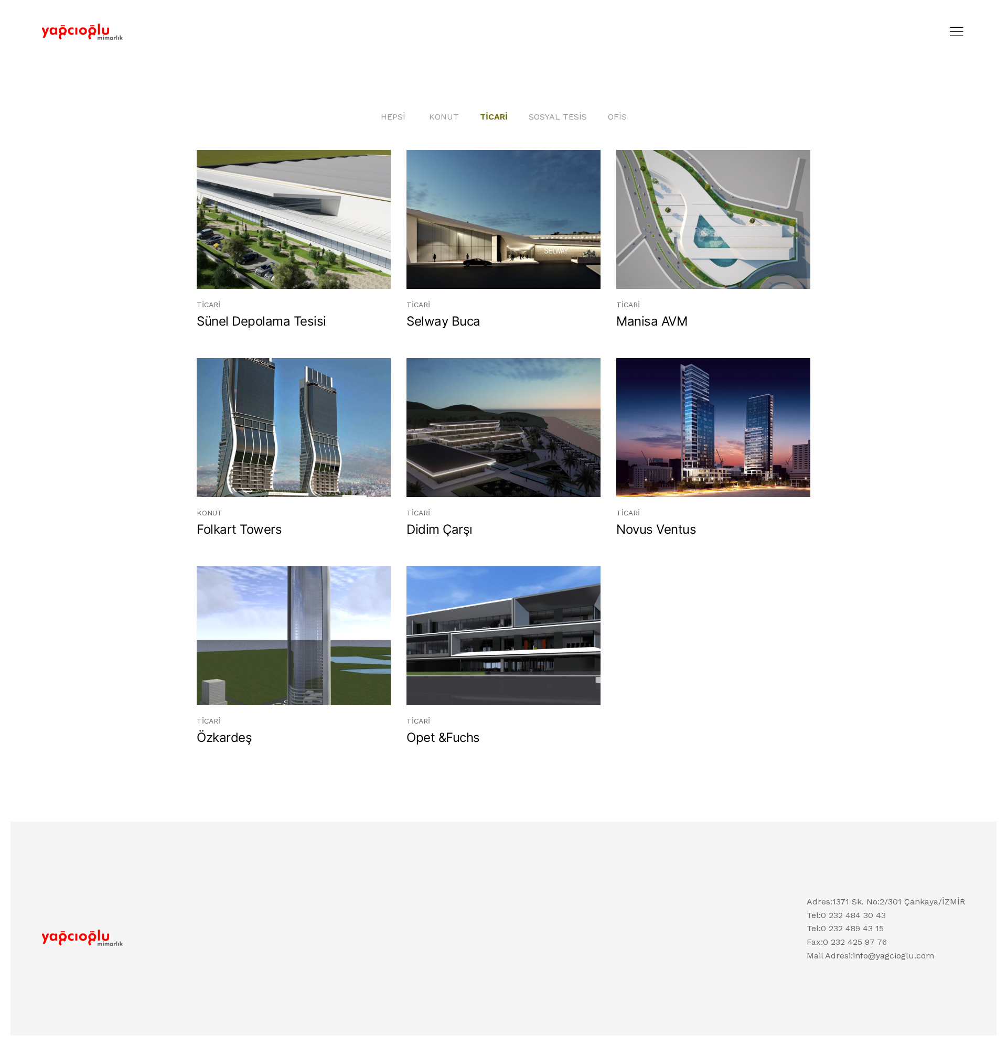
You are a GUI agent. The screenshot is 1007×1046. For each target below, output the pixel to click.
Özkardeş (224, 737)
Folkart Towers (239, 529)
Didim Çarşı (439, 529)
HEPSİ (393, 117)
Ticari (494, 117)
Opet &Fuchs (443, 737)
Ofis (617, 117)
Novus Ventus (656, 529)
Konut (444, 117)
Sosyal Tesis (558, 117)
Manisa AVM (651, 321)
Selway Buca (443, 321)
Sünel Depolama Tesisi (261, 321)
